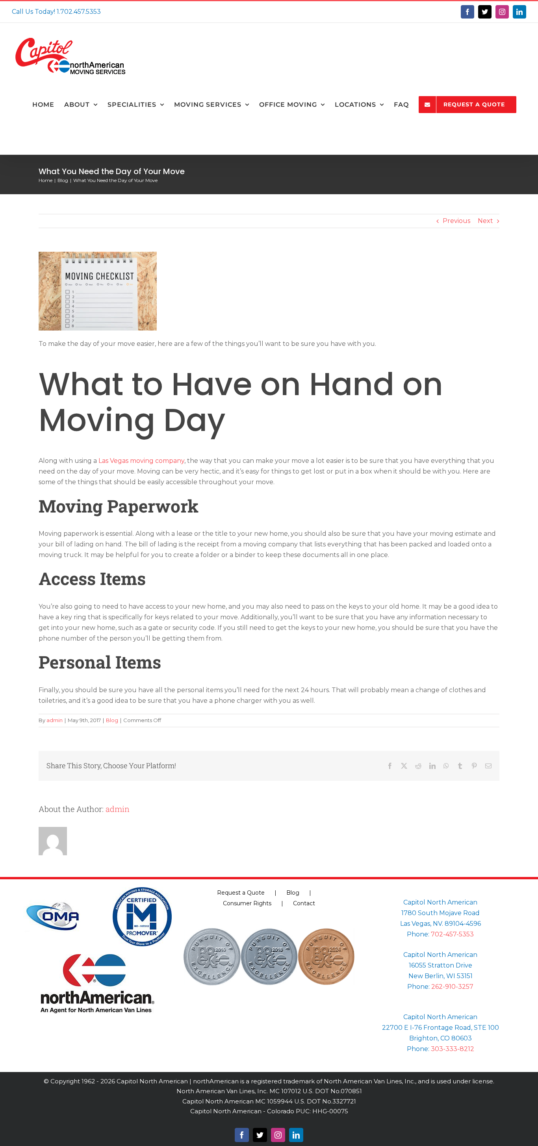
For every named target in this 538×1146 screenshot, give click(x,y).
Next (485, 221)
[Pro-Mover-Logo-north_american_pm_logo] (142, 890)
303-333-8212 (452, 1049)
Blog (112, 720)
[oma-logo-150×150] (52, 890)
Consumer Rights (247, 903)
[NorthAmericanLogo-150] (97, 957)
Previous (456, 221)
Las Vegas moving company (141, 460)
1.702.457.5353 (79, 11)
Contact (304, 903)
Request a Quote (241, 892)
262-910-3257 (452, 986)
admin (54, 720)
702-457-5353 (452, 934)
